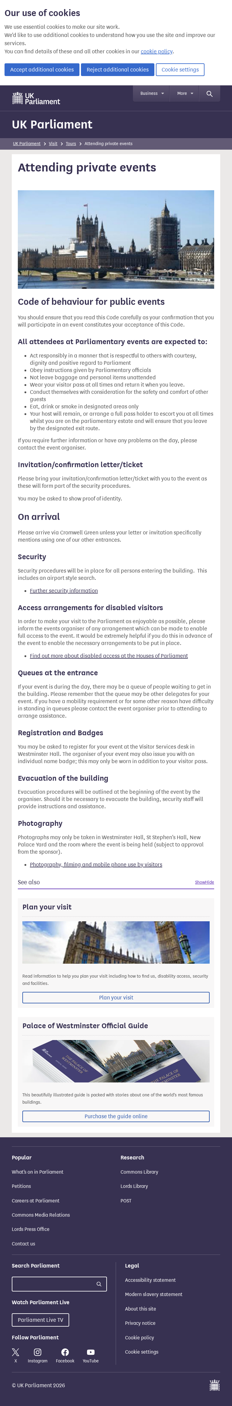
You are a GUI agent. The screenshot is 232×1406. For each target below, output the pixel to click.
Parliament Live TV (40, 1320)
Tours (71, 143)
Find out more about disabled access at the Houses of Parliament (109, 656)
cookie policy (156, 51)
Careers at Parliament (36, 1201)
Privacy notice (140, 1323)
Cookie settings (180, 69)
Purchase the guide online (116, 1116)
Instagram (37, 1361)
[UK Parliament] (36, 98)
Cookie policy (139, 1338)
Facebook (65, 1361)
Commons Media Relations (41, 1215)
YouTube (91, 1361)
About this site (140, 1309)
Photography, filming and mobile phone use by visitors (96, 864)
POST (126, 1201)
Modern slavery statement (153, 1294)
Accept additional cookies (42, 69)
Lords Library (134, 1186)
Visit (53, 143)
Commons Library (139, 1172)
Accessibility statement (150, 1280)
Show (200, 882)
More (182, 93)
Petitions (21, 1186)
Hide (209, 882)
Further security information (64, 590)
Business (149, 93)
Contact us (23, 1244)
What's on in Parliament (37, 1172)
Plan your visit (116, 997)
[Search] (209, 93)
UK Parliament (52, 124)
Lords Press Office (31, 1229)
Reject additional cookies (118, 69)
